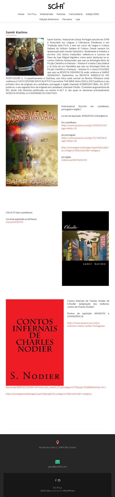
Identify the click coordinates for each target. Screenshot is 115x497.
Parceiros (67, 19)
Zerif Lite (45, 490)
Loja (78, 19)
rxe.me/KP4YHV (14, 222)
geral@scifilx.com (57, 466)
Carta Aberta (76, 14)
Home (21, 14)
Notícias (61, 14)
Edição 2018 (92, 14)
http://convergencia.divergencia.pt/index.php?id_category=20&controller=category (85, 149)
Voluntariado (46, 14)
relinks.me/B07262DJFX (74, 159)
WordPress (69, 490)
